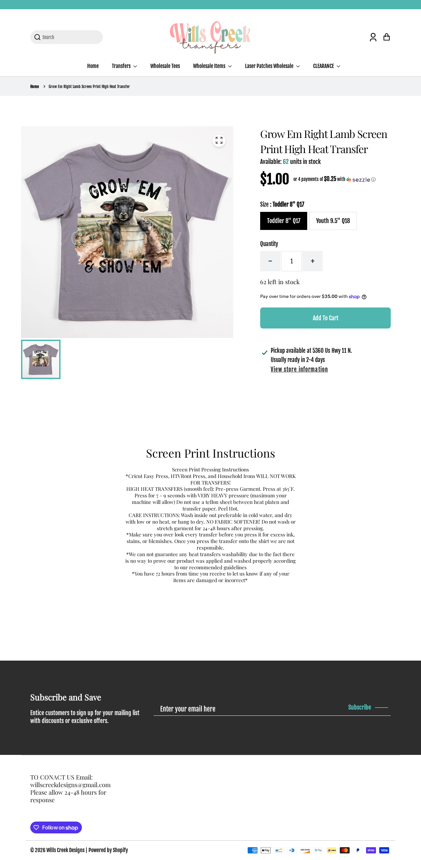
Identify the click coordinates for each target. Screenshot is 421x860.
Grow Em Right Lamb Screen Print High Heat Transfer (89, 86)
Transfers (122, 66)
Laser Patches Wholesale (269, 66)
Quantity (269, 243)
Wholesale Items (209, 66)
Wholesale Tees (165, 66)
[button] (334, 179)
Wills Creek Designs (65, 850)
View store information (299, 369)
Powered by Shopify (108, 850)
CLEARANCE (324, 66)
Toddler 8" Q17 (283, 221)
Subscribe (359, 707)
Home (93, 66)
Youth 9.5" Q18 (333, 221)
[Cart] (387, 37)
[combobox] (70, 37)
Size (282, 204)
